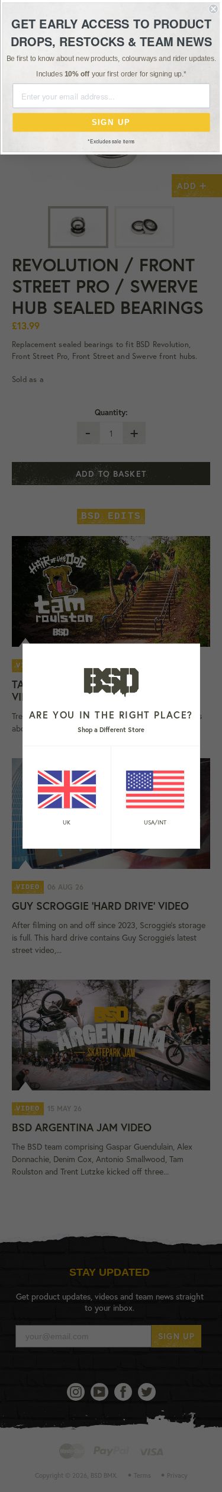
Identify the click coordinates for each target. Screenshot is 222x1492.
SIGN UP (111, 122)
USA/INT (155, 822)
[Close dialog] (213, 9)
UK (66, 822)
